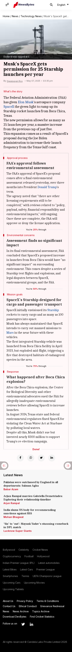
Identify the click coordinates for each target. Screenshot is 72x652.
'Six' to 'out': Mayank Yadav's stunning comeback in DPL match (35, 525)
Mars (10, 332)
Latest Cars (26, 569)
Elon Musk (26, 102)
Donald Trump (47, 187)
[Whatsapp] (30, 458)
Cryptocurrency (12, 556)
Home (6, 16)
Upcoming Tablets (13, 589)
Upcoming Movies (34, 582)
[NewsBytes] (23, 5)
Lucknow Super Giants (17, 530)
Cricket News (40, 549)
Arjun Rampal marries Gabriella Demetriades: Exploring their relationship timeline (33, 497)
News (15, 16)
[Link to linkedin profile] (31, 624)
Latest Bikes (10, 569)
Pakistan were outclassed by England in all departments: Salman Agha (30, 484)
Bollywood (9, 549)
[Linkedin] (51, 458)
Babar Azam (10, 489)
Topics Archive (40, 611)
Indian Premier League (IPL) (19, 562)
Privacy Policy (25, 601)
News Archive (21, 611)
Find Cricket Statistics (42, 616)
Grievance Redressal (52, 606)
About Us (8, 601)
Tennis (25, 576)
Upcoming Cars (11, 582)
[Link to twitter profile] (23, 624)
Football (29, 556)
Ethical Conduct (28, 606)
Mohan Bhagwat (13, 517)
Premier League (45, 569)
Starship (53, 310)
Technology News (31, 16)
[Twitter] (41, 458)
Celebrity (24, 549)
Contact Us (9, 606)
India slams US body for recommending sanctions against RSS (29, 511)
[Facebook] (20, 458)
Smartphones (10, 576)
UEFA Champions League (47, 576)
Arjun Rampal (11, 503)
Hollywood (43, 556)
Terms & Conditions (48, 601)
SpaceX (8, 107)
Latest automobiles (49, 562)
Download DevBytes (14, 616)
